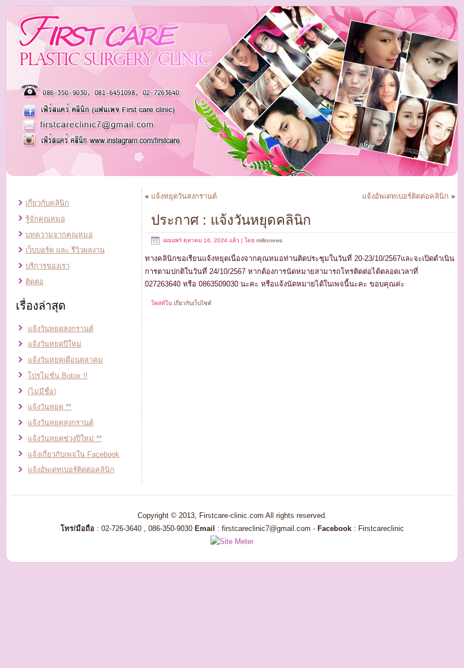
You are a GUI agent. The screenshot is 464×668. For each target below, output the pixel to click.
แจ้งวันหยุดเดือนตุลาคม (65, 360)
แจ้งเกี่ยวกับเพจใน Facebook (73, 454)
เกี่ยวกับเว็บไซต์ (193, 303)
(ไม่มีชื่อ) (42, 391)
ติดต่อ (34, 281)
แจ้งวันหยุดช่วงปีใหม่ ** (65, 438)
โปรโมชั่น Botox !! (58, 375)
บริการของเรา (47, 266)
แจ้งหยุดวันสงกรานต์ (184, 196)
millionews (269, 240)
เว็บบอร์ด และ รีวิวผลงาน (65, 250)
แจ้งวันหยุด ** (49, 406)
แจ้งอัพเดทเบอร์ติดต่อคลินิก (71, 469)
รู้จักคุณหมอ (45, 219)
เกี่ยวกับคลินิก (47, 203)
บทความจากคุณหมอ (59, 234)
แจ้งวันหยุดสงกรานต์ (60, 328)
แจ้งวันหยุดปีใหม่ (54, 344)
